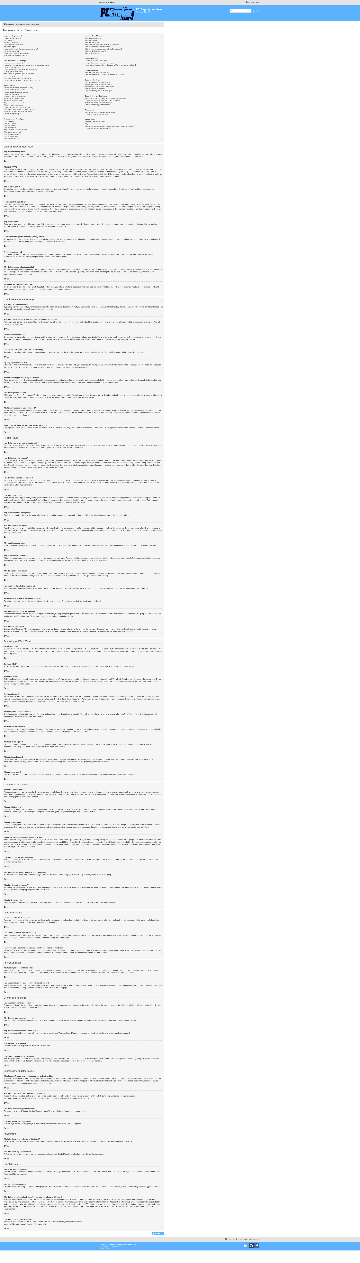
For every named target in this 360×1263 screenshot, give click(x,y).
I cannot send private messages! (96, 60)
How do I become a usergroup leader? (98, 47)
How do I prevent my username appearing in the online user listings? (27, 65)
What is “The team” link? (93, 53)
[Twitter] (245, 1245)
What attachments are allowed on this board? (100, 112)
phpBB (77, 367)
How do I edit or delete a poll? (14, 98)
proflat (106, 1246)
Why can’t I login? (10, 47)
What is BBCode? (10, 121)
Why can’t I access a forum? (13, 100)
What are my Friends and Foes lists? (97, 72)
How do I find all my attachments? (96, 114)
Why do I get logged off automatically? (17, 53)
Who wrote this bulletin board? (95, 122)
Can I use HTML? (10, 123)
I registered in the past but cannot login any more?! (21, 49)
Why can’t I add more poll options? (15, 96)
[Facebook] (256, 1245)
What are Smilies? (10, 125)
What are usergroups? (92, 42)
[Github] (251, 1245)
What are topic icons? (11, 138)
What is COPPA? (9, 40)
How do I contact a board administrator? (98, 128)
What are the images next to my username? (19, 74)
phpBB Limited (67, 1172)
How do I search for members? (95, 89)
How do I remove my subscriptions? (97, 105)
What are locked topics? (12, 136)
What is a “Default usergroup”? (95, 51)
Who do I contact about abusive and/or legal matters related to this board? (110, 126)
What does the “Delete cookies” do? (16, 55)
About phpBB (9, 1174)
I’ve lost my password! (11, 51)
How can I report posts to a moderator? (17, 107)
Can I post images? (10, 127)
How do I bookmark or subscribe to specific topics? (102, 100)
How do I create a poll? (11, 94)
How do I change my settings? (14, 63)
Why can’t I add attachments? (14, 103)
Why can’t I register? (11, 42)
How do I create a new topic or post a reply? (19, 88)
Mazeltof (114, 1246)
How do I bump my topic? (12, 114)
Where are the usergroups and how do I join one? (102, 44)
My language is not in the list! (13, 71)
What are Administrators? (93, 38)
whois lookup (9, 1202)
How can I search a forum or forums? (98, 82)
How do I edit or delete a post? (14, 90)
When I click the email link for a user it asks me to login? (23, 80)
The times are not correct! (13, 67)
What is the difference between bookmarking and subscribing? (106, 98)
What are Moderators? (92, 40)
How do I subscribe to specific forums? (98, 102)
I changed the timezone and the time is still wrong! (21, 69)
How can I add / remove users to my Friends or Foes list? (104, 75)
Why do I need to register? (13, 38)
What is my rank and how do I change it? (18, 78)
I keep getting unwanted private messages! (99, 63)
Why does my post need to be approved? (18, 111)
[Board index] (117, 13)
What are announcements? (13, 132)
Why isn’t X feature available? (95, 124)
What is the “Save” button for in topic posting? (19, 109)
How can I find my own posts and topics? (99, 91)
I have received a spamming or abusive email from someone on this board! (110, 65)
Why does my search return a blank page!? (99, 86)
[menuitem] (112, 2)
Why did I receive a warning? (13, 105)
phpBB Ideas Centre (106, 1187)
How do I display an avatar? (13, 76)
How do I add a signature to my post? (16, 92)
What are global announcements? (15, 130)
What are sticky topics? (12, 134)
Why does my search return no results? (98, 84)
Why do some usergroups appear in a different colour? (103, 49)
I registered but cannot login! (13, 44)
